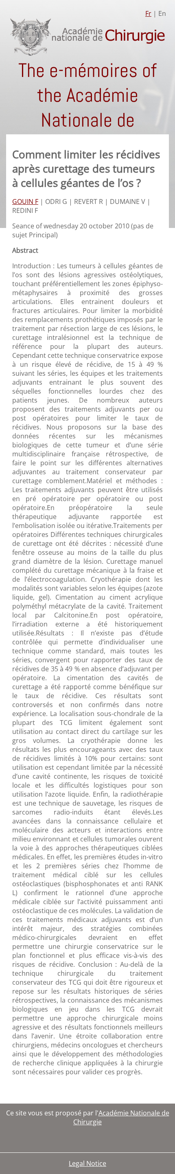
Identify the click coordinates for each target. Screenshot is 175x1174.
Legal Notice (87, 1163)
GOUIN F (25, 201)
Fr (148, 13)
